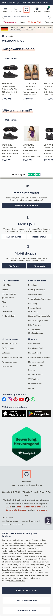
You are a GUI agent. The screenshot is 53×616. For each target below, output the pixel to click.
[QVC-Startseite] (3, 36)
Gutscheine (7, 353)
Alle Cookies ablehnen (26, 600)
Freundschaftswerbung (12, 357)
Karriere (31, 370)
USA (13, 485)
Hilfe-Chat (6, 285)
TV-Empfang (33, 379)
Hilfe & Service (34, 325)
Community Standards (16, 510)
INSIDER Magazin (9, 343)
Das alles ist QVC (35, 348)
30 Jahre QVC (35, 22)
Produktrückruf (8, 316)
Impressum (41, 510)
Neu (22, 22)
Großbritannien (22, 485)
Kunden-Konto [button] (13, 236)
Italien (33, 485)
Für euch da (7, 366)
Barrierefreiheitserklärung (39, 357)
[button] (5, 10)
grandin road (6, 525)
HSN (3, 521)
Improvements (18, 525)
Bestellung (33, 285)
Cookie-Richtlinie (17, 581)
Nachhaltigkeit (34, 353)
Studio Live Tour (35, 383)
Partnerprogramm (9, 362)
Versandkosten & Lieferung (39, 299)
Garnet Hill (34, 521)
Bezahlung (32, 303)
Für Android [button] (39, 266)
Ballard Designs (13, 521)
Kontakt (5, 289)
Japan (39, 485)
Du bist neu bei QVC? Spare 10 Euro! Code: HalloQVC (25, 2)
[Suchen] (48, 16)
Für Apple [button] (14, 266)
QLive (4, 302)
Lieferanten (7, 311)
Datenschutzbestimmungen (29, 506)
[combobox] (23, 16)
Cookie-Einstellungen (26, 610)
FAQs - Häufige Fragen (38, 320)
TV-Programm (8, 348)
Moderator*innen (35, 374)
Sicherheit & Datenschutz (39, 316)
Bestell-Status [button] (39, 236)
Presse (4, 306)
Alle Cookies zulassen (26, 590)
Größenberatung (35, 294)
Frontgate (24, 521)
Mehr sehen (11, 58)
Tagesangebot (10, 22)
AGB (8, 506)
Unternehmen (34, 343)
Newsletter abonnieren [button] (26, 205)
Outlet (31, 388)
